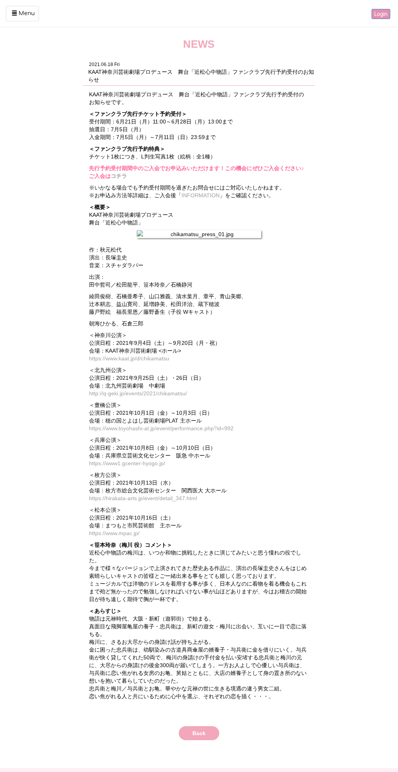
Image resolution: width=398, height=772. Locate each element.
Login (381, 14)
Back (199, 733)
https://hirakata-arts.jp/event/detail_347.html (143, 498)
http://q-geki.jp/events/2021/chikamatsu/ (138, 393)
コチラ (119, 176)
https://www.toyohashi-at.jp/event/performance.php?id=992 (161, 428)
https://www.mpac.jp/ (114, 533)
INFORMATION (201, 195)
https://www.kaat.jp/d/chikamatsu (129, 358)
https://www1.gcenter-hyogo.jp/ (127, 463)
